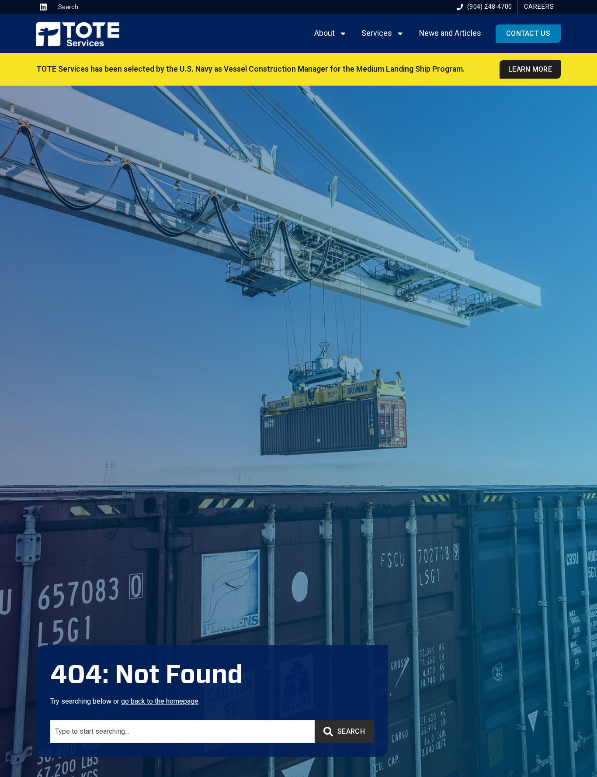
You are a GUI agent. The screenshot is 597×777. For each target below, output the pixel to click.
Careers (539, 6)
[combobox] (87, 7)
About (324, 33)
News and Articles (450, 33)
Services (376, 33)
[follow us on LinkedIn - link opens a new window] (43, 7)
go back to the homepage (159, 701)
